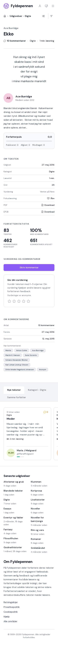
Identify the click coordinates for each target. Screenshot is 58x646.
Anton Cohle (21, 350)
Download (49, 205)
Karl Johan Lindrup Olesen (17, 365)
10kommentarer (46, 325)
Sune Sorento (31, 355)
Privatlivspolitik (12, 607)
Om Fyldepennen (18, 561)
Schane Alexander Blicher (17, 360)
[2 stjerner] (14, 301)
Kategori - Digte (37, 389)
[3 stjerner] (19, 301)
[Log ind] (39, 5)
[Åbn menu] (52, 5)
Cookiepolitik (11, 611)
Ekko (9, 34)
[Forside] (5, 16)
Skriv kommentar (29, 267)
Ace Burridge (11, 28)
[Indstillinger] (46, 5)
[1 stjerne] (9, 301)
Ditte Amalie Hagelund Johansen (20, 369)
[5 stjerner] (28, 301)
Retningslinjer (11, 602)
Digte (28, 16)
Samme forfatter (16, 397)
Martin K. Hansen (13, 355)
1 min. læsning (47, 40)
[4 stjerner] (24, 301)
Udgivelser (16, 16)
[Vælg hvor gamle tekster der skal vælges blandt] (51, 16)
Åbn (52, 198)
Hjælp (7, 616)
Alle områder (10, 621)
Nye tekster (14, 389)
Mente (8, 350)
